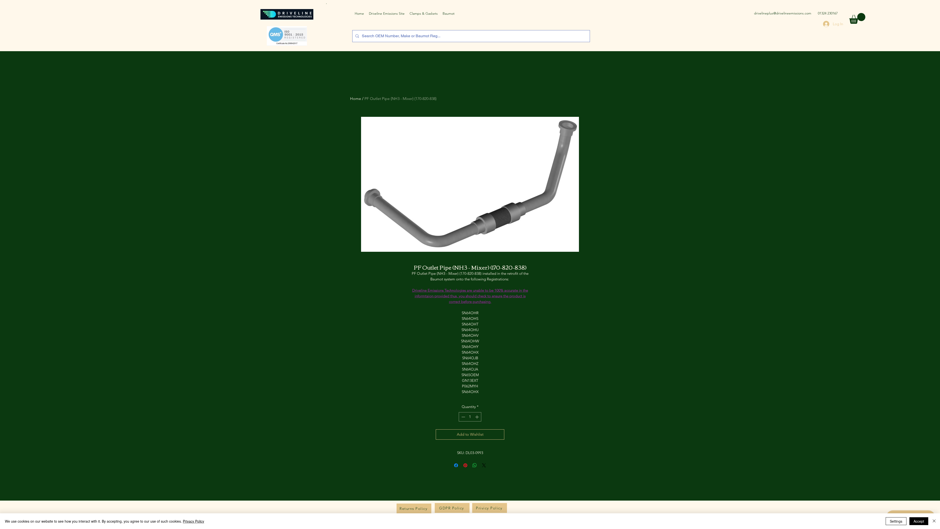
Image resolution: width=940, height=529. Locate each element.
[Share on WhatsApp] (475, 465)
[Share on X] (484, 465)
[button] (857, 18)
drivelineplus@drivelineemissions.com (782, 13)
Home (355, 98)
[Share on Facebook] (456, 465)
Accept (919, 521)
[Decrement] (462, 416)
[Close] (934, 521)
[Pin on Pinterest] (465, 465)
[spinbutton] (470, 416)
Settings (896, 521)
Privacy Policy (193, 521)
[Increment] (477, 416)
